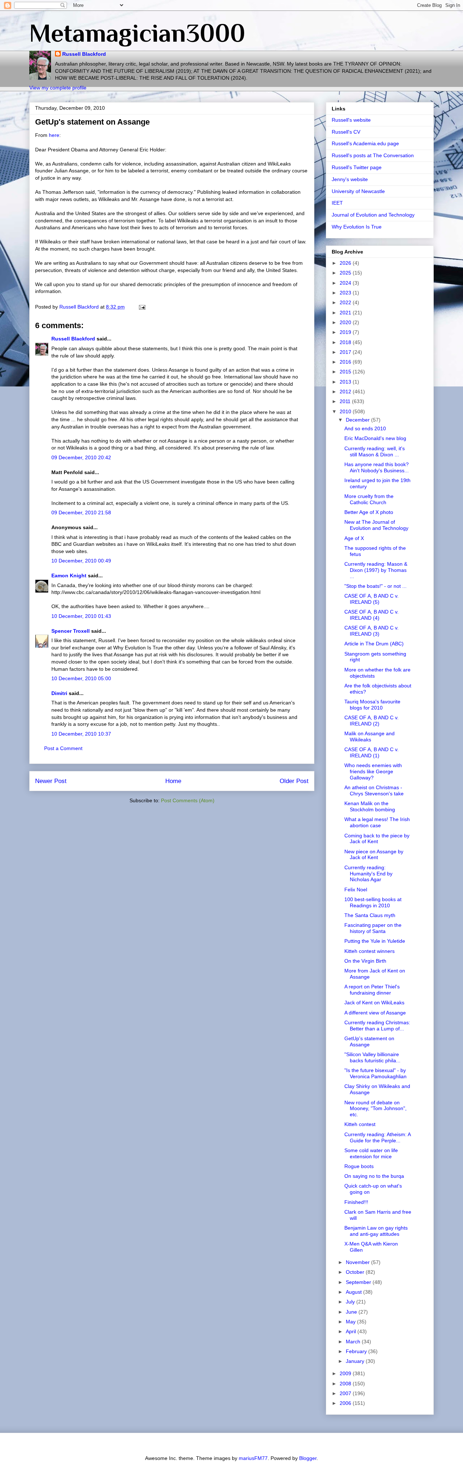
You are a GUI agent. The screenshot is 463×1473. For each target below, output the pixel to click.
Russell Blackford (84, 54)
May (351, 1322)
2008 (346, 1383)
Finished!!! (356, 1202)
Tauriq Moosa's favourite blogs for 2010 (372, 705)
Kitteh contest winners (369, 951)
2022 (346, 302)
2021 (346, 312)
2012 (346, 391)
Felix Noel (355, 889)
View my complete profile (57, 88)
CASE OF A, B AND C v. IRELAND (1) (371, 752)
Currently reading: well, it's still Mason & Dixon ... (374, 451)
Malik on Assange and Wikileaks (369, 736)
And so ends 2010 (365, 428)
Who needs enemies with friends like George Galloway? (373, 771)
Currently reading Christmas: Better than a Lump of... (377, 1025)
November (358, 1262)
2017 (346, 352)
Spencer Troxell (70, 631)
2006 (346, 1403)
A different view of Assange (375, 1013)
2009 (346, 1373)
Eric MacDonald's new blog (375, 438)
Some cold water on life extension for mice (371, 1153)
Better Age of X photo (368, 512)
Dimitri (59, 693)
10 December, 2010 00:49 (81, 561)
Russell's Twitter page (357, 167)
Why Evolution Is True (357, 227)
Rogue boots (359, 1166)
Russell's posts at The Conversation (373, 155)
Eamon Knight (68, 575)
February (357, 1351)
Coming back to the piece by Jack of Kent (376, 839)
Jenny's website (350, 179)
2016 (346, 362)
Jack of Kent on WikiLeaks (374, 1002)
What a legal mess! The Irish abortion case (377, 822)
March (354, 1341)
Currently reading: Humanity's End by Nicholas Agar (368, 874)
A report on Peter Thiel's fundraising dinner (372, 990)
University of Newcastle (358, 191)
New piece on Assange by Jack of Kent (373, 855)
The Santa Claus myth (369, 915)
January (356, 1361)
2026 (346, 263)
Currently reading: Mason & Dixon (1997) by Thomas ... (375, 570)
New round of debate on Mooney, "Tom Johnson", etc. (375, 1109)
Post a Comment (63, 748)
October (356, 1272)
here (54, 135)
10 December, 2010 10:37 (81, 734)
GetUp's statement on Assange (369, 1041)
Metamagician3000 (137, 33)
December (358, 420)
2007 (346, 1393)
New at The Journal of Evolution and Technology (376, 525)
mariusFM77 (253, 1458)
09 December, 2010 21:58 (81, 512)
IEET (337, 203)
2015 (346, 371)
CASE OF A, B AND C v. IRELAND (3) (371, 631)
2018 (346, 342)
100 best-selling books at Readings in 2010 (373, 902)
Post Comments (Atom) (187, 800)
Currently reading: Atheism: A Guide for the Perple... (377, 1137)
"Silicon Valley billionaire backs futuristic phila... (372, 1057)
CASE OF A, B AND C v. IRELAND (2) (371, 721)
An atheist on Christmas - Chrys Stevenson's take (374, 790)
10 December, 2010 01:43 (81, 616)
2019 (346, 332)
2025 (346, 273)
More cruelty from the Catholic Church (369, 499)
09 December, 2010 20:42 (81, 457)
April (351, 1331)
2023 (346, 293)
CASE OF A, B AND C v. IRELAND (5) (371, 599)
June (352, 1312)
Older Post (294, 781)
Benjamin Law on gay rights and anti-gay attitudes (376, 1231)
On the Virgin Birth (365, 961)
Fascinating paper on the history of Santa (373, 928)
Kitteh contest (359, 1124)
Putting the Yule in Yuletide (374, 941)
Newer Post (51, 781)
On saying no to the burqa (374, 1176)
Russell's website (351, 120)
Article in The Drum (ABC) (374, 643)
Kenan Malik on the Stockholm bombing (369, 806)
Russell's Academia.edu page (365, 143)
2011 (346, 401)
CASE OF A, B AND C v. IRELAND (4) (371, 615)
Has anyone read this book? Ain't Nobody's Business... (376, 467)
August (354, 1292)
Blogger (308, 1458)
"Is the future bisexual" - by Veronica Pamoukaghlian (375, 1073)
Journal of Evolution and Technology (373, 215)
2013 (346, 382)
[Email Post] (141, 307)
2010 (346, 411)
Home (173, 781)
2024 (346, 283)
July (351, 1302)
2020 (346, 322)
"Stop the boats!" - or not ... (375, 586)
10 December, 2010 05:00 (81, 678)
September (359, 1282)
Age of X (354, 538)
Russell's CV (346, 132)
